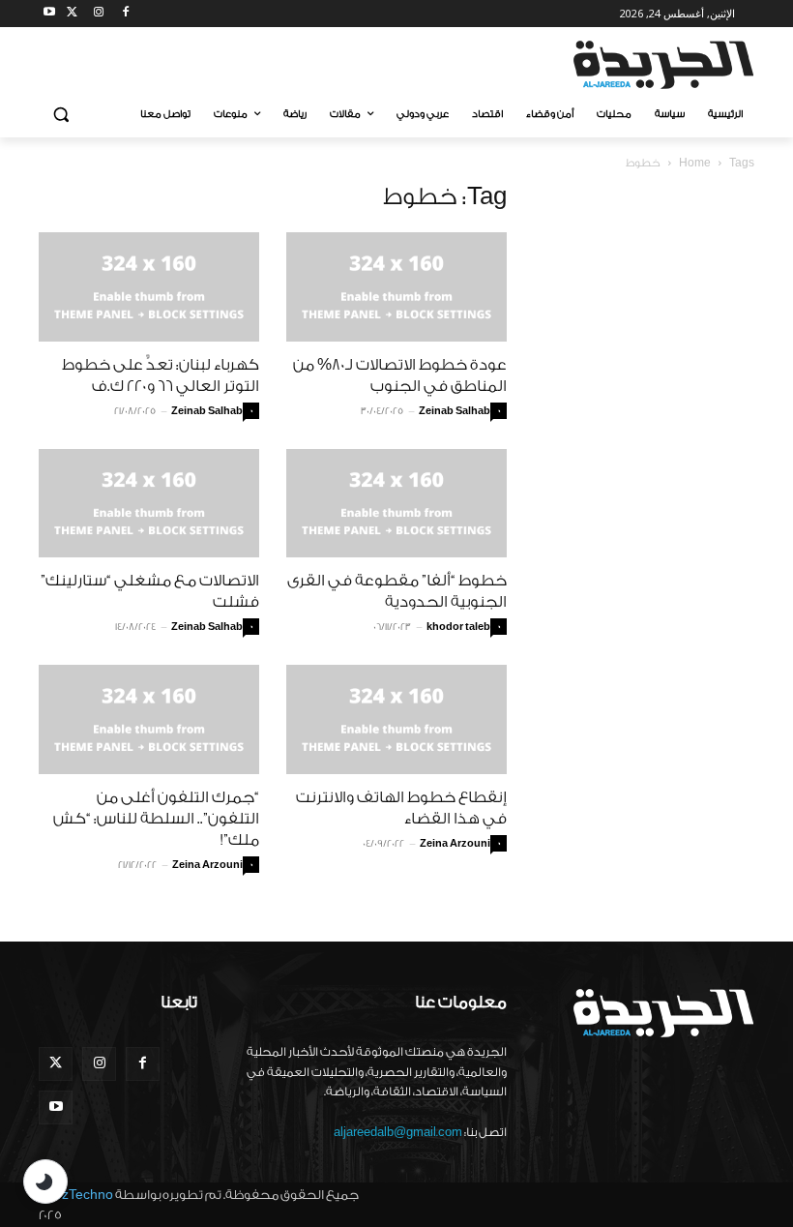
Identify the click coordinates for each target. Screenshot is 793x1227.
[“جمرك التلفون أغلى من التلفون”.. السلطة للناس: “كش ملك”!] (149, 719)
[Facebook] (125, 14)
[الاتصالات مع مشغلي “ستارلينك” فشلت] (149, 503)
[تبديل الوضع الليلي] (45, 1181)
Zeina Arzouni (207, 865)
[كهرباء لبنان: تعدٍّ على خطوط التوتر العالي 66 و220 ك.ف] (149, 287)
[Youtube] (50, 14)
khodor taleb (458, 627)
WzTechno (81, 1194)
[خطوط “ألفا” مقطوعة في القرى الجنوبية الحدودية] (396, 503)
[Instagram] (99, 14)
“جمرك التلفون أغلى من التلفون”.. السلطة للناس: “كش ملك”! (156, 819)
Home (695, 163)
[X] (72, 14)
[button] (61, 114)
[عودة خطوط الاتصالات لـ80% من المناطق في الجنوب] (396, 287)
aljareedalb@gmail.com (398, 1132)
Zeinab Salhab (207, 411)
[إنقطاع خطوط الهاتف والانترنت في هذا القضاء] (396, 719)
